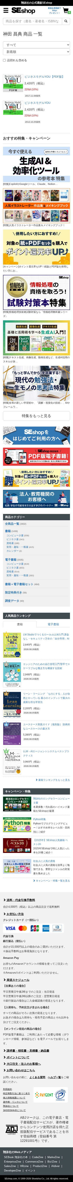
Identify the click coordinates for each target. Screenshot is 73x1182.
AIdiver (55, 1166)
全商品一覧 (12, 523)
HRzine (24, 1166)
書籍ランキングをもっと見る (54, 780)
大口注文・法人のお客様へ (23, 1063)
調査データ (12, 600)
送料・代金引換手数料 (20, 900)
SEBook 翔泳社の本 (16, 1157)
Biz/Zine (52, 1161)
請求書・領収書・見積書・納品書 (27, 1050)
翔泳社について (11, 1106)
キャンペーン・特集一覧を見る (52, 880)
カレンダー (14, 550)
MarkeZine (53, 1157)
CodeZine (37, 1157)
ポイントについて (17, 1057)
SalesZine (10, 1166)
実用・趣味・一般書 (20, 547)
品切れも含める (17, 60)
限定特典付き (13, 592)
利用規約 (7, 1089)
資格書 (12, 543)
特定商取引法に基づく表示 (16, 1093)
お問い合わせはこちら (20, 1070)
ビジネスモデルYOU (37, 102)
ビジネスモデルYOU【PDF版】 (45, 76)
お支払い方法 (15, 914)
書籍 (8, 531)
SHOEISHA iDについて (14, 1110)
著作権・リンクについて (15, 1102)
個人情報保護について (14, 1097)
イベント (30, 1170)
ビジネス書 (15, 539)
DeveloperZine (12, 1170)
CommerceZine (34, 1161)
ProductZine (40, 1166)
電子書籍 (10, 559)
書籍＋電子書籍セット (19, 584)
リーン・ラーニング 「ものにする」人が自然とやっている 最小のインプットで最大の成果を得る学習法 (46, 698)
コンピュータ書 (17, 535)
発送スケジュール (17, 979)
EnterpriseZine (12, 1161)
